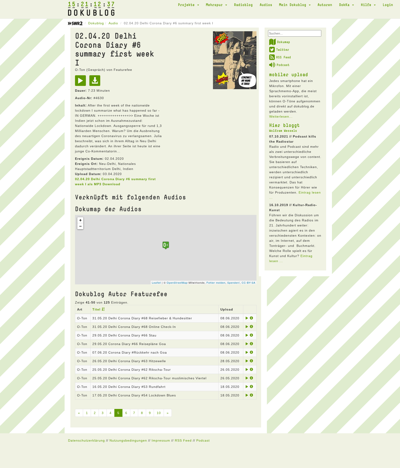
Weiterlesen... (281, 116)
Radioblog (243, 5)
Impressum (161, 440)
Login (388, 5)
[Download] (96, 82)
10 (159, 413)
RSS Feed (283, 57)
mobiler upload (288, 74)
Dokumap (283, 42)
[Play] (81, 82)
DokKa (345, 5)
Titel (96, 309)
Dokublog (96, 23)
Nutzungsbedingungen (128, 440)
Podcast (283, 65)
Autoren (325, 5)
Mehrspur (215, 5)
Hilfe (367, 5)
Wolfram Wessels (283, 130)
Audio (113, 23)
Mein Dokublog (293, 5)
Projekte (187, 5)
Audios (266, 5)
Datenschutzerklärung (86, 440)
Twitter (282, 49)
